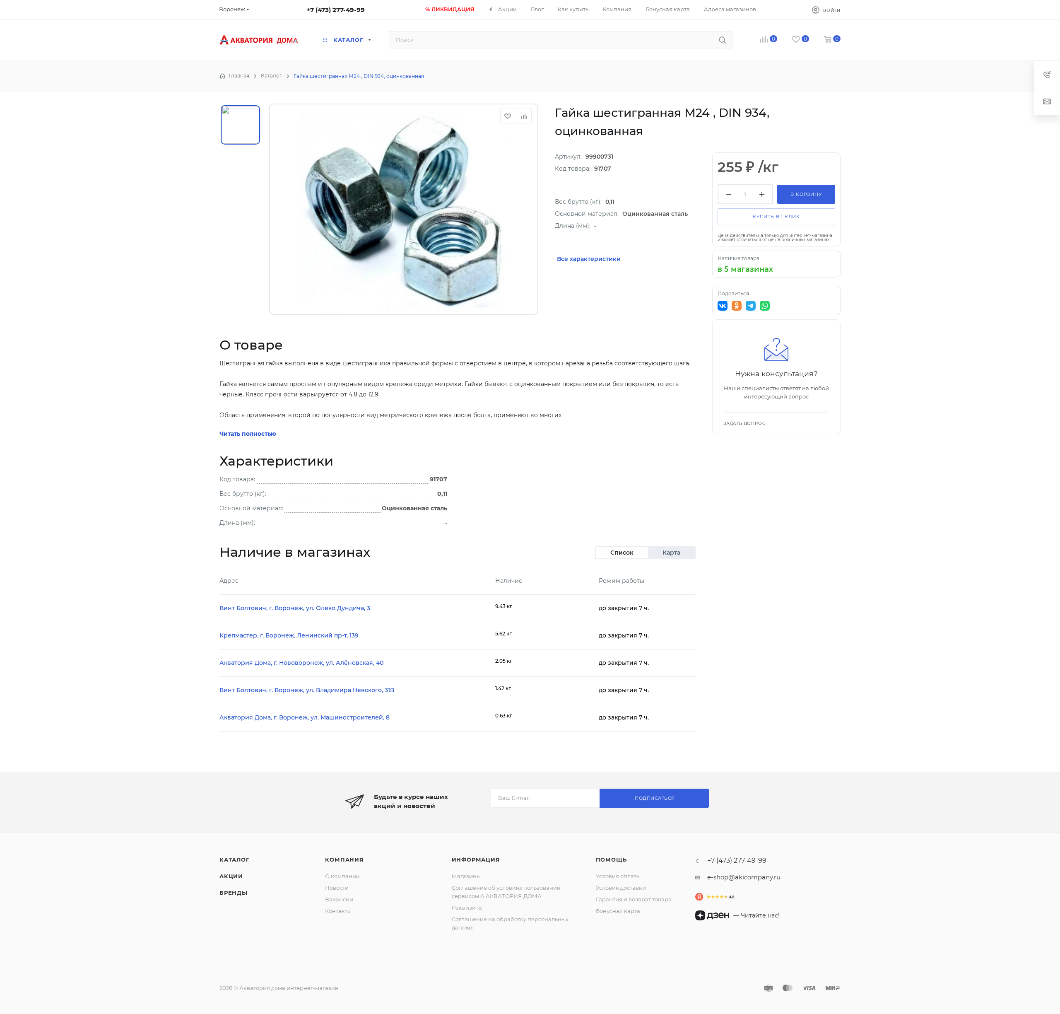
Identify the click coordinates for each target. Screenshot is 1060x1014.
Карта (671, 552)
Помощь (611, 859)
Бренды (233, 892)
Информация (476, 859)
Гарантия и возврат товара (634, 899)
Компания (344, 859)
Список (622, 552)
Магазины (466, 876)
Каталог (234, 859)
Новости (337, 887)
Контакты (338, 911)
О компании (342, 876)
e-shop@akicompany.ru (744, 877)
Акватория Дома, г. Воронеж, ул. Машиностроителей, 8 (304, 717)
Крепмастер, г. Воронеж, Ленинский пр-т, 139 (289, 635)
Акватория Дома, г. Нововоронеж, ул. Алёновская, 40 (301, 662)
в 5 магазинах (745, 269)
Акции (231, 876)
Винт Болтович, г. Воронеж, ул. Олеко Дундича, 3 (294, 608)
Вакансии (339, 899)
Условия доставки (621, 887)
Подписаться (655, 798)
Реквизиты (467, 907)
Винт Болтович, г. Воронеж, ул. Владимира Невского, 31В (306, 690)
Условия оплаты (618, 876)
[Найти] (722, 39)
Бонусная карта (618, 911)
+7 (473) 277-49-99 (335, 10)
